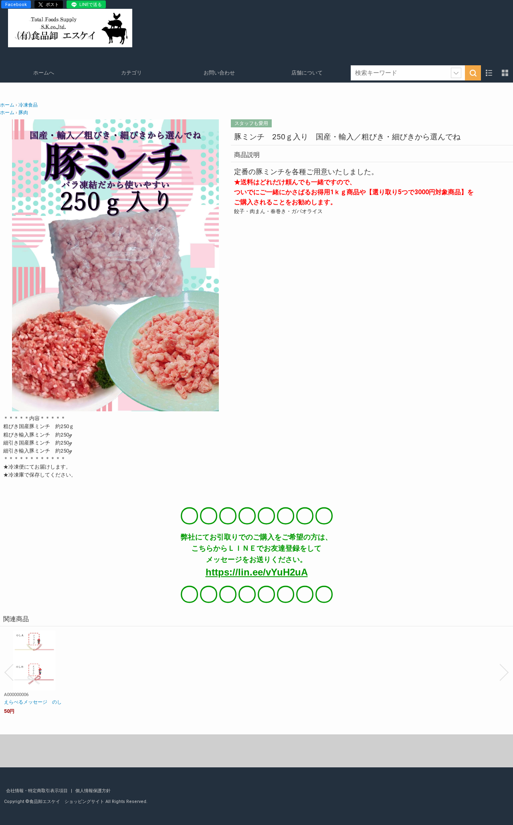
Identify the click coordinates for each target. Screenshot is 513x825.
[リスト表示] (489, 72)
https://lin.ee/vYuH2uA (257, 572)
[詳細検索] (456, 73)
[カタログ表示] (505, 72)
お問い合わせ (219, 73)
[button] (9, 672)
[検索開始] (473, 72)
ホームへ (43, 73)
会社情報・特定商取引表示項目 (37, 790)
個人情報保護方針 (93, 790)
